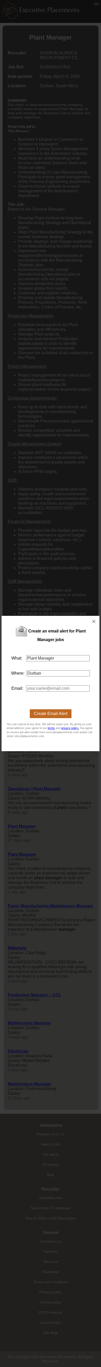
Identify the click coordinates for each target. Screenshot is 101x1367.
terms (51, 728)
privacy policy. (70, 728)
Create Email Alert (50, 713)
